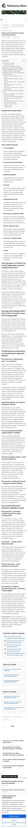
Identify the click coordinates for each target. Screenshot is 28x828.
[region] (14, 810)
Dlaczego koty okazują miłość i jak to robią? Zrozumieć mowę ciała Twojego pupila (12, 70)
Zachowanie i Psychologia (18, 24)
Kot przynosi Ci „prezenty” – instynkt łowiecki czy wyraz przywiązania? (13, 94)
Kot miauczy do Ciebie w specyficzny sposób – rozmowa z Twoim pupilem (14, 101)
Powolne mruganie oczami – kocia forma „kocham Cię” (13, 85)
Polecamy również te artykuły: (10, 103)
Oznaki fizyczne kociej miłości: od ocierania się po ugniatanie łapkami (13, 73)
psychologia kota (18, 716)
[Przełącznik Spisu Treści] (23, 61)
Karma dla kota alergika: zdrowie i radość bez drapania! (13, 782)
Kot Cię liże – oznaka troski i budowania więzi (13, 96)
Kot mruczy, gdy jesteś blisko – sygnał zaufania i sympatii (14, 82)
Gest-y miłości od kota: (9, 64)
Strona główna (5, 24)
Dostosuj (14, 820)
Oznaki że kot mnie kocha (8, 63)
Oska (8, 37)
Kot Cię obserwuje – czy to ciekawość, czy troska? (13, 98)
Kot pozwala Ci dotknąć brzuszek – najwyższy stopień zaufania (13, 88)
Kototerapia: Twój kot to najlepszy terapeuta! (13, 789)
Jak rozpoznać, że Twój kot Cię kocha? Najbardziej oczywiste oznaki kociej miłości (12, 67)
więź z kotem (6, 719)
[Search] (26, 19)
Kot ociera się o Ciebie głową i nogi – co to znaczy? (13, 76)
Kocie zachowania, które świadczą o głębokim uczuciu (12, 91)
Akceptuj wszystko (14, 816)
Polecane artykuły (8, 105)
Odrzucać (14, 824)
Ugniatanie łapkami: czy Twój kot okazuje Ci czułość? (13, 79)
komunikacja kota (7, 716)
